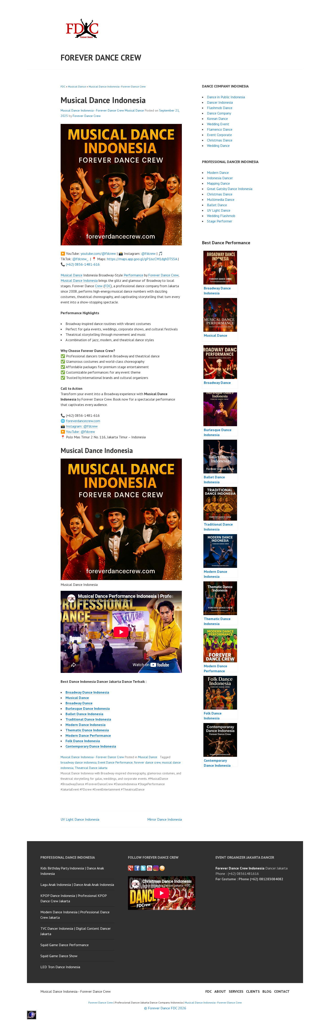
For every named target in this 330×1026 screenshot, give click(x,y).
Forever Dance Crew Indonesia (240, 868)
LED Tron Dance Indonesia (60, 967)
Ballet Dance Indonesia (84, 714)
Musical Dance (77, 86)
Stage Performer (219, 221)
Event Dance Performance (115, 762)
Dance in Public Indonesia (226, 97)
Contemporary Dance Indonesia (91, 746)
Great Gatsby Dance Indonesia (229, 188)
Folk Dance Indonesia (83, 741)
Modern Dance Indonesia (86, 724)
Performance (133, 275)
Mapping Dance (218, 183)
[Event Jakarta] (155, 868)
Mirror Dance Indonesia (164, 819)
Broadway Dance (79, 703)
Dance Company (219, 113)
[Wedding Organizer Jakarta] (149, 868)
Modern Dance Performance (88, 735)
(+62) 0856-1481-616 (83, 264)
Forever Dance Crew (101, 57)
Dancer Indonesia (220, 102)
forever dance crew (147, 762)
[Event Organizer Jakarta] (143, 868)
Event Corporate (219, 134)
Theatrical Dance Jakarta (91, 768)
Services (236, 991)
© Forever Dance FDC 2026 (165, 1008)
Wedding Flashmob (221, 215)
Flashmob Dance (219, 107)
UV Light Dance (218, 210)
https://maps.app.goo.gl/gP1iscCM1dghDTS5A (142, 259)
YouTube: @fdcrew (80, 431)
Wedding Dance (218, 145)
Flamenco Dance (219, 129)
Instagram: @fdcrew (82, 426)
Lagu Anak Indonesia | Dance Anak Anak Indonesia (77, 884)
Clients (253, 991)
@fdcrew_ (80, 259)
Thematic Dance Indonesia (87, 730)
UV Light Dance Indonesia (80, 819)
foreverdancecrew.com (83, 421)
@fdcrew (148, 253)
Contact (282, 991)
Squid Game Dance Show (58, 956)
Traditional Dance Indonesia (88, 719)
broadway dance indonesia (79, 762)
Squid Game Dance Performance (64, 945)
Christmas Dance (219, 140)
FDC (63, 86)
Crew (99, 286)
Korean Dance (217, 118)
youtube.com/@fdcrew (98, 253)
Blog (266, 991)
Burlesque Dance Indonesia (88, 708)
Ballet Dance (217, 205)
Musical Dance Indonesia (79, 280)
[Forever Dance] (137, 868)
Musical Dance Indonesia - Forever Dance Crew (117, 86)
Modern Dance (218, 172)
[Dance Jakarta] (130, 868)
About (220, 991)
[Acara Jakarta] (162, 868)
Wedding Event (218, 124)
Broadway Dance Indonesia (87, 692)
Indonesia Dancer (220, 178)
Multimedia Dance (220, 199)
